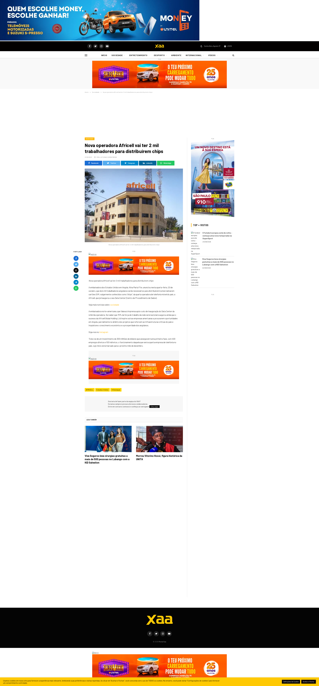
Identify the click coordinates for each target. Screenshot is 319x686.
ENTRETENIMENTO (138, 55)
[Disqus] (134, 501)
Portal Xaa (162, 642)
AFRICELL (89, 390)
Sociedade (89, 139)
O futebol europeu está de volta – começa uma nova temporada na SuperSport (217, 236)
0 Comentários (111, 157)
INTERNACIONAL (194, 55)
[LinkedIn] (76, 276)
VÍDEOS (211, 55)
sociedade (114, 304)
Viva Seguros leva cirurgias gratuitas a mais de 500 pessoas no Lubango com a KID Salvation (107, 459)
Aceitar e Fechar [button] (308, 682)
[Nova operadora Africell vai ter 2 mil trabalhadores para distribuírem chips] (134, 205)
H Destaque (116, 390)
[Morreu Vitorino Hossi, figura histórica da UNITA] (159, 439)
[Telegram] (76, 282)
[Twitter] (76, 264)
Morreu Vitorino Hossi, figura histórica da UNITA (159, 457)
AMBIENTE (176, 55)
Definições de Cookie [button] (291, 682)
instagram (103, 332)
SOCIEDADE (117, 55)
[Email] (76, 270)
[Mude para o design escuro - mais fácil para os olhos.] (201, 46)
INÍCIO (104, 55)
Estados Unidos (102, 390)
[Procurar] (233, 55)
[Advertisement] (159, 114)
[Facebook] (76, 258)
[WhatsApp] (76, 288)
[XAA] (159, 46)
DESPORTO (159, 55)
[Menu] (86, 55)
